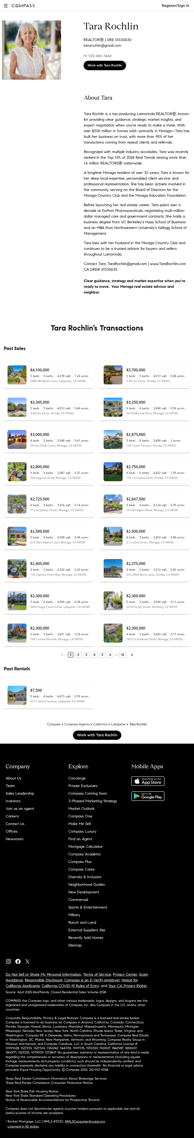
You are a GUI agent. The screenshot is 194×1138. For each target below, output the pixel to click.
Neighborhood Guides (86, 884)
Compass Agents (76, 724)
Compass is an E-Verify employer (92, 980)
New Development (83, 892)
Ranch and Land (82, 922)
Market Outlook (81, 808)
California (100, 724)
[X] (29, 960)
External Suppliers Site (86, 930)
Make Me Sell (79, 823)
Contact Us (15, 823)
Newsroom (14, 839)
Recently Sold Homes (85, 937)
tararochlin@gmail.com (102, 45)
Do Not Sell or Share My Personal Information (43, 974)
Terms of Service (97, 974)
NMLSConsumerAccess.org (85, 1121)
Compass (54, 724)
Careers (12, 816)
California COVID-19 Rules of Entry (70, 986)
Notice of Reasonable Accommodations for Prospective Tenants (53, 1100)
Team (10, 786)
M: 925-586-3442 (98, 56)
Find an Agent (80, 839)
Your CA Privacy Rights (127, 986)
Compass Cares (81, 869)
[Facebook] (20, 960)
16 (122, 655)
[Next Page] (132, 655)
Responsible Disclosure (43, 980)
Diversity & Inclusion (84, 877)
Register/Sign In (175, 5)
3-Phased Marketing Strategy (92, 801)
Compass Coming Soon (87, 793)
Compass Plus (80, 861)
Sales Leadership (20, 793)
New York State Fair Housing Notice (32, 1091)
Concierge (77, 778)
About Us (13, 778)
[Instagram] (10, 960)
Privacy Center (125, 974)
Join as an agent (20, 808)
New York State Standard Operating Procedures (41, 1096)
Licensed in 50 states (23, 1126)
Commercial (78, 899)
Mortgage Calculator (85, 846)
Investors (13, 801)
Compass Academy (84, 854)
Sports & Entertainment (87, 907)
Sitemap (75, 945)
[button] (5, 5)
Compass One (80, 816)
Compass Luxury (82, 831)
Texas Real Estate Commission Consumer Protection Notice (49, 1083)
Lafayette (118, 724)
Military (74, 915)
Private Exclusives (82, 786)
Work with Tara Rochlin (105, 65)
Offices (12, 831)
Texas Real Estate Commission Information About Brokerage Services (56, 1079)
